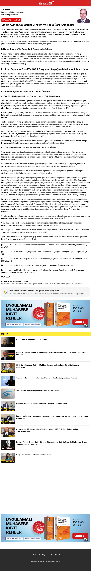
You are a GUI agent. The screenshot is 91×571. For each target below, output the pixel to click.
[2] (2, 252)
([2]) (31, 81)
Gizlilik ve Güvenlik (54, 555)
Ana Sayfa (33, 555)
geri (3, 3)
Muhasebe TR (35, 561)
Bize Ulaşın (42, 555)
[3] (85, 195)
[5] (64, 218)
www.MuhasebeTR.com (18, 281)
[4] (10, 211)
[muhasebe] (45, 5)
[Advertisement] (45, 489)
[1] (25, 64)
